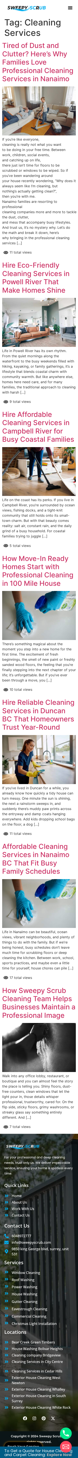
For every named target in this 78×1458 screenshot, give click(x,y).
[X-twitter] (53, 1418)
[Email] (66, 1447)
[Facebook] (25, 1418)
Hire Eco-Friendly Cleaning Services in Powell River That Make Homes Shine (36, 277)
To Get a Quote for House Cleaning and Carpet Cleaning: (38, 1452)
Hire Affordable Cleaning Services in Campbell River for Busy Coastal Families (38, 426)
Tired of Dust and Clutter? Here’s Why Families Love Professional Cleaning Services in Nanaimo (37, 62)
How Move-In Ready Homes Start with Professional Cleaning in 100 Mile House (37, 571)
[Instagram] (34, 1418)
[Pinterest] (44, 1418)
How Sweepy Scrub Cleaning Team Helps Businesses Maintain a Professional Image (38, 1003)
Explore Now (59, 1454)
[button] (70, 7)
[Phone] (66, 1433)
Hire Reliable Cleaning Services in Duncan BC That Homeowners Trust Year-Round (38, 714)
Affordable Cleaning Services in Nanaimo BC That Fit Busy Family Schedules (35, 858)
